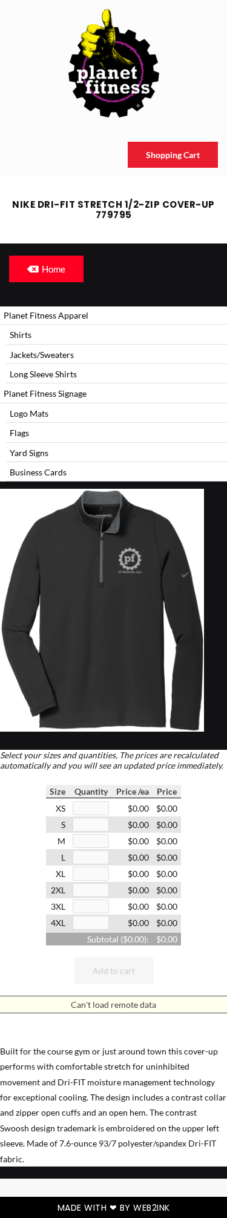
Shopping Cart (173, 155)
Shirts (20, 334)
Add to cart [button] (114, 970)
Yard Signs (29, 453)
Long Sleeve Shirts (43, 374)
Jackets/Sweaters (42, 354)
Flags (19, 433)
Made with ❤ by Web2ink (114, 1208)
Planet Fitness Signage (45, 393)
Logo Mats (29, 413)
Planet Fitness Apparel (46, 315)
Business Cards (38, 472)
